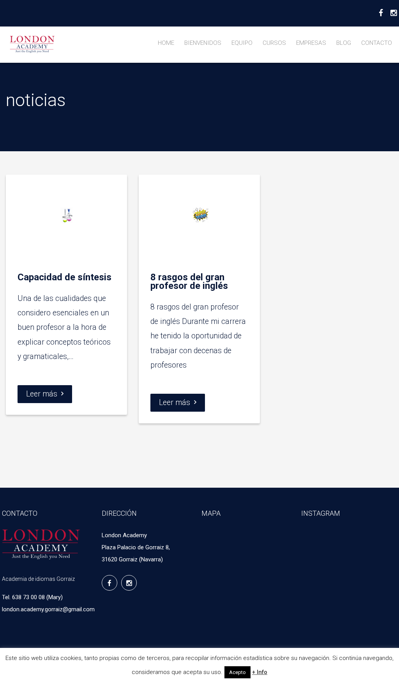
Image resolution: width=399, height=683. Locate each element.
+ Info (259, 672)
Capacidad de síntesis (64, 277)
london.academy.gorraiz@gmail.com (48, 609)
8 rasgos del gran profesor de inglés (189, 281)
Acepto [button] (237, 672)
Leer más (41, 393)
